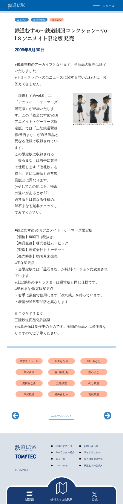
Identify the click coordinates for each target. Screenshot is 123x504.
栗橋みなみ (29, 383)
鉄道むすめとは (64, 446)
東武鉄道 (29, 394)
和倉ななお (61, 361)
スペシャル (61, 465)
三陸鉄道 (61, 383)
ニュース (60, 458)
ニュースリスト (61, 415)
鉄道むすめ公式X (93, 465)
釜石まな (56, 19)
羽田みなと (94, 361)
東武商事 (29, 372)
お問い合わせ (91, 446)
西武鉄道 (93, 394)
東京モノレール (29, 361)
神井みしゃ (61, 394)
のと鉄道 (93, 383)
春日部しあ (61, 372)
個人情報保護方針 (93, 458)
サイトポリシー (92, 452)
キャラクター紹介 (65, 452)
